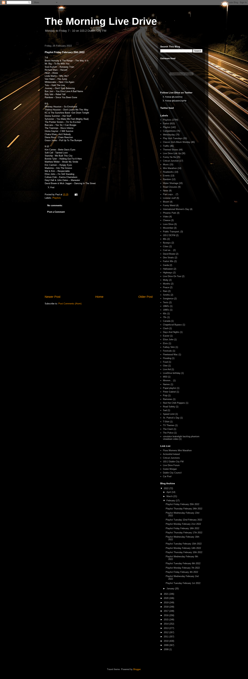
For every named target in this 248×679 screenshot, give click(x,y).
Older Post (145, 296)
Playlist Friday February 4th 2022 (182, 572)
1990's (166, 310)
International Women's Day (176, 209)
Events (166, 175)
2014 (166, 624)
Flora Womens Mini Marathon (177, 450)
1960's (166, 306)
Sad (165, 410)
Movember (168, 228)
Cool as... (167, 250)
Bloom (166, 201)
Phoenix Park (169, 213)
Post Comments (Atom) (69, 303)
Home (99, 296)
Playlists (56, 198)
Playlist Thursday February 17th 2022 (184, 532)
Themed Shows (170, 149)
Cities (166, 246)
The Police (168, 432)
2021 (166, 594)
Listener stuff (169, 198)
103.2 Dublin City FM (173, 461)
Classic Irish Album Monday (176, 142)
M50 (165, 376)
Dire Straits (168, 257)
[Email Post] (75, 194)
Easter (166, 336)
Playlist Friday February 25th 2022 (182, 504)
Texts (165, 302)
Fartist (166, 123)
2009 (166, 645)
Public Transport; (171, 231)
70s (165, 317)
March (170, 496)
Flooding (167, 358)
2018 (166, 606)
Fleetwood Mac (170, 354)
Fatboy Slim (169, 347)
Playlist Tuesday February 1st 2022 (183, 583)
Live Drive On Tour (172, 276)
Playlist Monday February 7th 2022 (183, 568)
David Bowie (169, 254)
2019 (166, 602)
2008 (166, 649)
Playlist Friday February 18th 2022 (182, 528)
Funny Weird (169, 205)
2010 (166, 641)
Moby (165, 280)
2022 (166, 488)
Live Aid (167, 369)
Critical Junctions (171, 458)
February (171, 500)
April (169, 492)
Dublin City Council (172, 472)
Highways (167, 272)
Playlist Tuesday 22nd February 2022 (184, 519)
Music (166, 164)
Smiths (166, 295)
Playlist (166, 127)
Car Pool (167, 476)
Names (166, 384)
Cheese (166, 220)
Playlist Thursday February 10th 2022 (184, 552)
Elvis (165, 343)
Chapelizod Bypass (172, 324)
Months (166, 283)
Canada (166, 321)
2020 (166, 598)
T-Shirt (166, 421)
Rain (165, 291)
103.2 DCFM (169, 235)
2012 (166, 632)
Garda (166, 265)
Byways (167, 242)
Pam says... (169, 194)
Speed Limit (169, 414)
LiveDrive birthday (172, 373)
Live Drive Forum (171, 465)
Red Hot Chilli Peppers (174, 403)
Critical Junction (171, 161)
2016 (166, 615)
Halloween (168, 269)
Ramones (167, 399)
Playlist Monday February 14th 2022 (183, 548)
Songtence (168, 298)
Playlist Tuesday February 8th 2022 (183, 563)
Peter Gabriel (169, 392)
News (165, 190)
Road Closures (170, 187)
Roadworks (168, 172)
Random (167, 179)
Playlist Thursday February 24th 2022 (184, 508)
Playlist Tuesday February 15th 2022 (184, 543)
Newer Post (52, 296)
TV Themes (168, 425)
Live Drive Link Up (172, 153)
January (171, 588)
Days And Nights (171, 332)
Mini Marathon (170, 168)
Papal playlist (169, 388)
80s (165, 239)
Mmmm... (167, 380)
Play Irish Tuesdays (173, 138)
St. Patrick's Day (171, 417)
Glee (165, 365)
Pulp (165, 395)
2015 (166, 619)
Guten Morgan (170, 469)
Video (166, 216)
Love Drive (168, 224)
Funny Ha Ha (169, 157)
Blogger (137, 669)
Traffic (166, 146)
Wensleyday (169, 134)
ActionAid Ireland (171, 454)
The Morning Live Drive (101, 21)
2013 (166, 628)
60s (165, 313)
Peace (166, 287)
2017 (166, 611)
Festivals (167, 351)
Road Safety (169, 406)
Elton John (168, 339)
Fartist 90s (168, 261)
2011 (166, 636)
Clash (166, 328)
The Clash (168, 429)
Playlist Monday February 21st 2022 (183, 524)
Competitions (169, 131)
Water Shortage (170, 183)
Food (165, 362)
